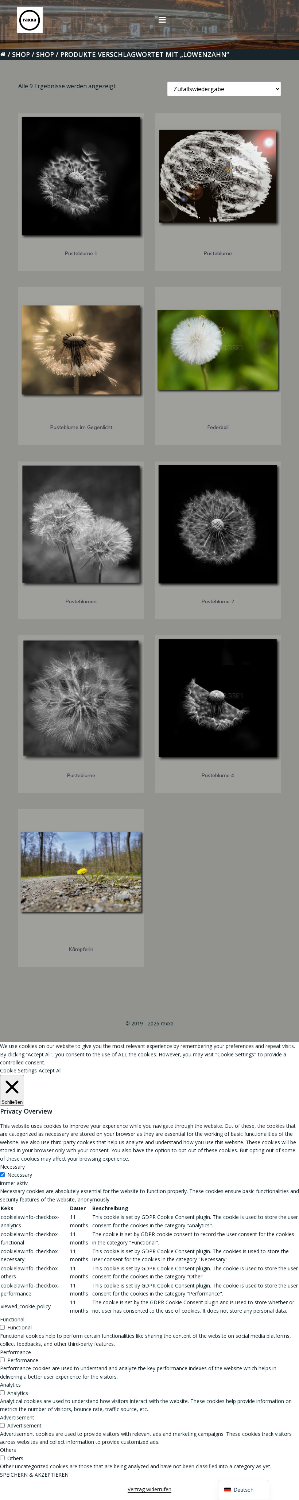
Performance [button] (15, 1352)
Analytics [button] (10, 1384)
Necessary (19, 1174)
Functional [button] (12, 1319)
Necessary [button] (12, 1166)
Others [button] (8, 1449)
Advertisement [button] (17, 1417)
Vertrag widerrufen (149, 1489)
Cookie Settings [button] (18, 1070)
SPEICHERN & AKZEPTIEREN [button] (34, 1474)
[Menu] (162, 20)
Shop (21, 54)
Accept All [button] (50, 1070)
